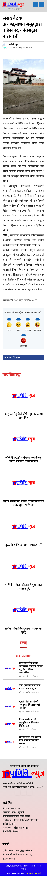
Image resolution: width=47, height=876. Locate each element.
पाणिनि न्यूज (13, 45)
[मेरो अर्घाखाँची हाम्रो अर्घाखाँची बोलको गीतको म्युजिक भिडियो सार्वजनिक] (10, 668)
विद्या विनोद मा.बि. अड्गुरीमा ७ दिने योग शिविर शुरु (29, 722)
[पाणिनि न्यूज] (6, 46)
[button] (35, 4)
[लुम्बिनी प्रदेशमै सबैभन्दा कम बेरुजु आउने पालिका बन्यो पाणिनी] (23, 439)
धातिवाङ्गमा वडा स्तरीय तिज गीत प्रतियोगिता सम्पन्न (30, 740)
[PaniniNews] (13, 4)
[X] (23, 792)
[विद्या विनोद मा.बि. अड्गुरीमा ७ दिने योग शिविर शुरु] (10, 724)
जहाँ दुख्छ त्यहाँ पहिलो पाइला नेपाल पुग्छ (29, 687)
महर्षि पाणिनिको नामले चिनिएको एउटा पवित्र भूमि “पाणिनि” (23, 503)
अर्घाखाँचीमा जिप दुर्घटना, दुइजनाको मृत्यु (23, 630)
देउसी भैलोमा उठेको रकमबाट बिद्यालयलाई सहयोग (29, 704)
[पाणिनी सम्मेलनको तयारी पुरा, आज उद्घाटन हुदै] (23, 566)
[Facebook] (17, 792)
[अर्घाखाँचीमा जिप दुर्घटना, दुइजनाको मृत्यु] (23, 610)
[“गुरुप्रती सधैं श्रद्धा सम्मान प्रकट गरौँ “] (23, 526)
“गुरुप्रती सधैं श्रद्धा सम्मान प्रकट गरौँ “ (23, 545)
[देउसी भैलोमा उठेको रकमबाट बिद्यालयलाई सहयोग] (10, 706)
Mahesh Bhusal (34, 873)
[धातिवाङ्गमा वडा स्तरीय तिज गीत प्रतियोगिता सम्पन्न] (10, 741)
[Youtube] (29, 792)
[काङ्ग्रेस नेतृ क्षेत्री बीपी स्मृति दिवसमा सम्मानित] (23, 395)
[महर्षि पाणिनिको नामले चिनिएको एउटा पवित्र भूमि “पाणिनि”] (23, 482)
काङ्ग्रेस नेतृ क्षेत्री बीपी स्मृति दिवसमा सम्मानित (23, 416)
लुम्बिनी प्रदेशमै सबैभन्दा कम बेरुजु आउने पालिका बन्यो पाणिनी (23, 459)
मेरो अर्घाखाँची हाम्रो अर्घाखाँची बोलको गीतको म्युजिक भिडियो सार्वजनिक (31, 668)
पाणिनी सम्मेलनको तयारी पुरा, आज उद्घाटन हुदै (23, 587)
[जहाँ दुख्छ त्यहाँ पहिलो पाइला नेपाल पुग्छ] (10, 688)
